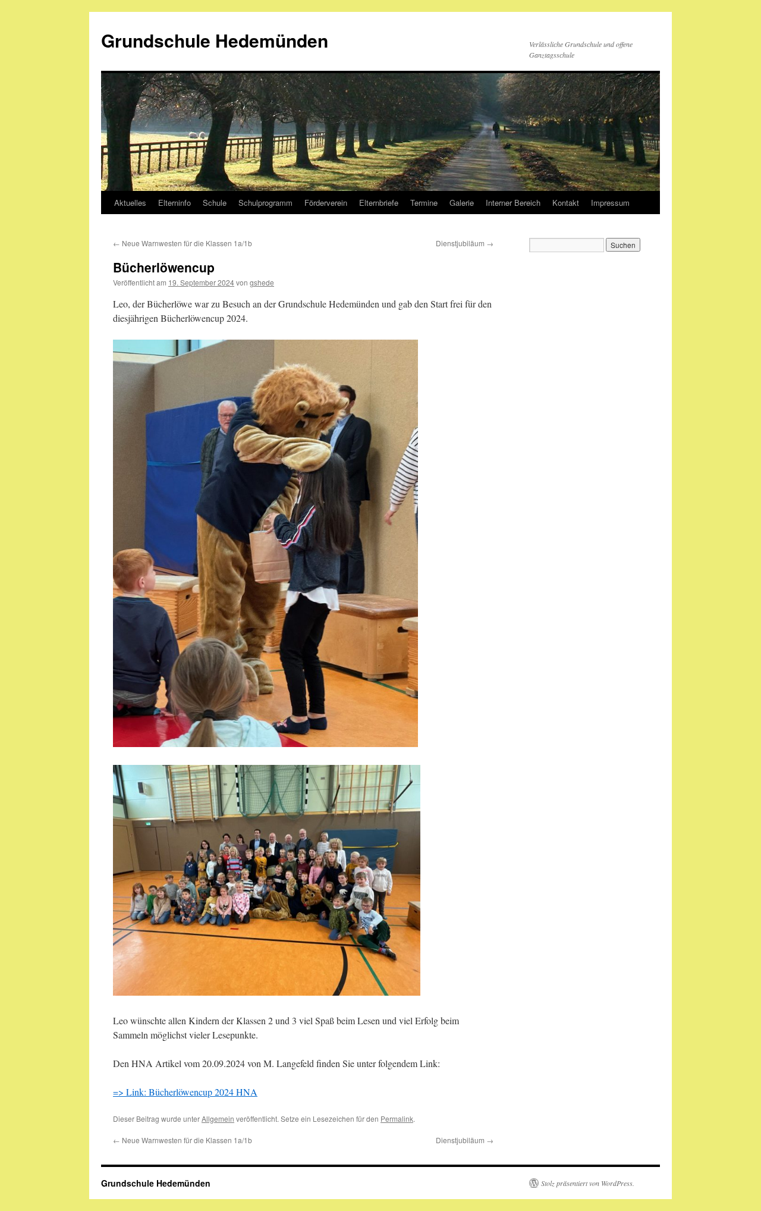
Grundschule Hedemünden (214, 40)
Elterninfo (174, 202)
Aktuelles (130, 202)
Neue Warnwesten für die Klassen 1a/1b (182, 243)
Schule (215, 202)
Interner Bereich (513, 202)
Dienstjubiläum (464, 243)
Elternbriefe (378, 202)
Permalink (396, 1118)
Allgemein (218, 1118)
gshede (262, 282)
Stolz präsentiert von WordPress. (587, 1183)
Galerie (461, 202)
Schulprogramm (265, 202)
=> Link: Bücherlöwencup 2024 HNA (185, 1091)
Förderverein (325, 202)
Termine (424, 202)
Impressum (610, 202)
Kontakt (565, 202)
